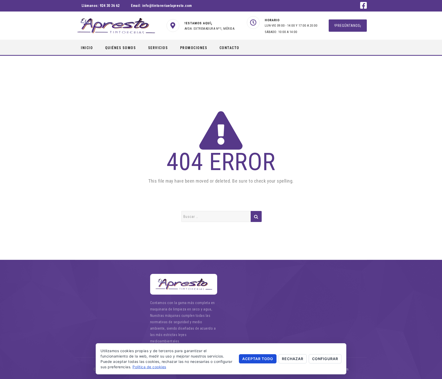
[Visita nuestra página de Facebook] (363, 7)
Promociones (193, 48)
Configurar (325, 358)
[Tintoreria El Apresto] (116, 26)
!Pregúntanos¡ (347, 26)
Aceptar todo (257, 358)
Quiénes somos (120, 48)
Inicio (87, 48)
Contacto (229, 48)
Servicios (158, 48)
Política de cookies (149, 367)
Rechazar (292, 358)
